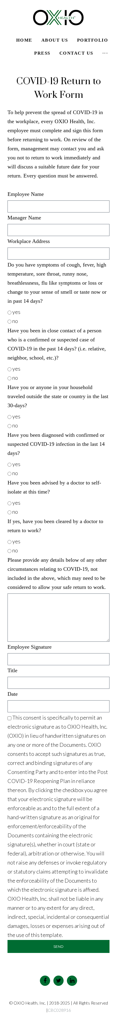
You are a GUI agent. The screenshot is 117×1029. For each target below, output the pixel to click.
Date (13, 694)
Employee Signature (30, 647)
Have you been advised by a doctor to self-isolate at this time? (54, 487)
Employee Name (26, 194)
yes (16, 311)
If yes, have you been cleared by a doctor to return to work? (55, 525)
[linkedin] (72, 981)
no (15, 321)
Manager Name (24, 218)
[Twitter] (58, 981)
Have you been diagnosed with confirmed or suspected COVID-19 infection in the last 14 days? (56, 444)
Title (12, 670)
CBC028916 (59, 1010)
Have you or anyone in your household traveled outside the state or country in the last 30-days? (58, 396)
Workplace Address (29, 241)
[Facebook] (45, 981)
